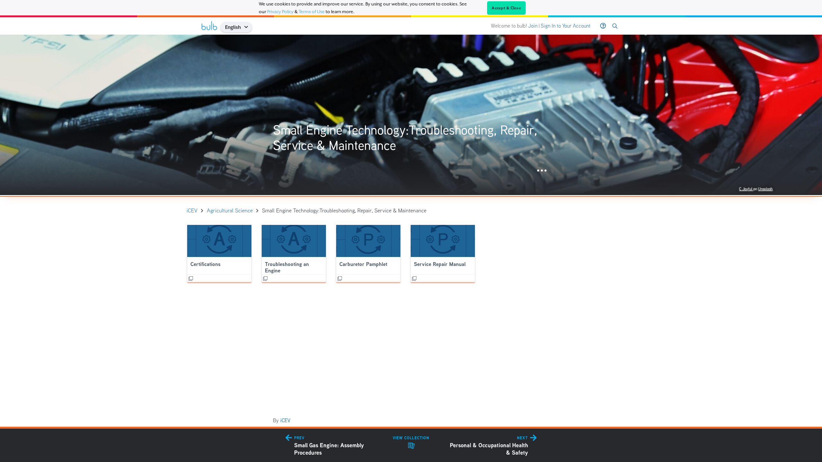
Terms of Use (312, 11)
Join (533, 26)
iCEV (285, 420)
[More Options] (541, 170)
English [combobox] (233, 27)
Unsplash (765, 189)
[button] (248, 27)
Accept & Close (506, 8)
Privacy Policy (280, 11)
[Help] (603, 26)
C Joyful (746, 189)
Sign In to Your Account (565, 26)
